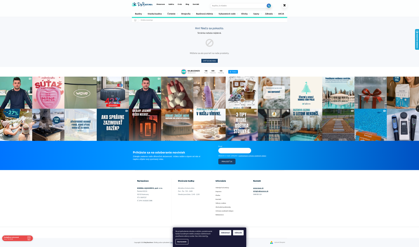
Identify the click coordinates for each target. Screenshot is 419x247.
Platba (218, 195)
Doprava (218, 192)
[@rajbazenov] (184, 72)
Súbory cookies (221, 203)
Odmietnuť (225, 233)
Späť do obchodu (209, 61)
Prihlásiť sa (227, 161)
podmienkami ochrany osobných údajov (252, 156)
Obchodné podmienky (223, 207)
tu (207, 236)
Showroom (160, 4)
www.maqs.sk (258, 188)
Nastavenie (181, 242)
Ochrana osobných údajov (224, 211)
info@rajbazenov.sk (260, 191)
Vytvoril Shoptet (279, 242)
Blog (187, 4)
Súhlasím (238, 233)
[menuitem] (140, 14)
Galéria (171, 4)
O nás (180, 4)
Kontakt (196, 4)
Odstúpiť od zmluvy (222, 188)
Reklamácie (220, 215)
